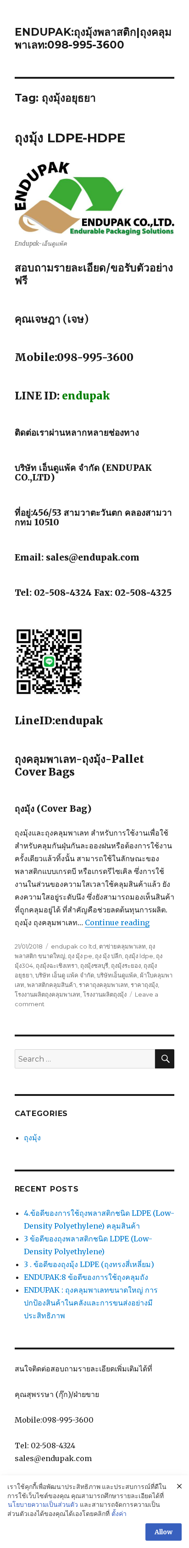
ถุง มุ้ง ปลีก (108, 956)
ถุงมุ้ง (32, 1137)
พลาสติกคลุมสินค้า (51, 984)
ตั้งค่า (119, 1514)
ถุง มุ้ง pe (80, 956)
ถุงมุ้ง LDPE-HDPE (70, 138)
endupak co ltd (73, 946)
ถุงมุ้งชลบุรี (94, 965)
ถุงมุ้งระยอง (126, 965)
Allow (163, 1532)
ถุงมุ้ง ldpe (139, 956)
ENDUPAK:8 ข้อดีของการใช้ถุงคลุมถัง (86, 1277)
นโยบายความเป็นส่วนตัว (43, 1504)
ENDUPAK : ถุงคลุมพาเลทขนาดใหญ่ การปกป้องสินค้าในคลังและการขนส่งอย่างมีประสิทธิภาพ (91, 1302)
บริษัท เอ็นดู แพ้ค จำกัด (64, 975)
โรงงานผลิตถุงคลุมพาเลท (47, 994)
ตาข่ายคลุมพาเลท (122, 946)
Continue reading (117, 922)
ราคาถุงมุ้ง (144, 984)
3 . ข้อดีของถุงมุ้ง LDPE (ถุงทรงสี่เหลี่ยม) (89, 1264)
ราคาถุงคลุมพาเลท (103, 984)
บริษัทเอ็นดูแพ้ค (117, 975)
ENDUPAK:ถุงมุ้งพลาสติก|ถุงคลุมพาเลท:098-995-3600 (93, 38)
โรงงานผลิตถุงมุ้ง (105, 994)
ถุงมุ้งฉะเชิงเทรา (57, 965)
